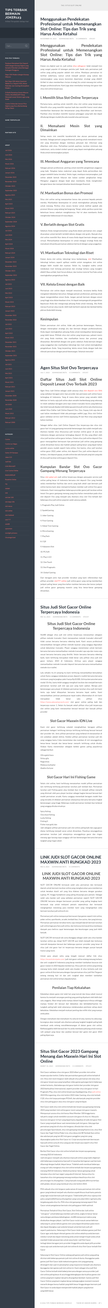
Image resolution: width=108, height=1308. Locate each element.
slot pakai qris (51, 477)
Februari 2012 (10, 418)
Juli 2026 (8, 150)
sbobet (7, 488)
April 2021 (9, 378)
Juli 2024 (8, 231)
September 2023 (11, 275)
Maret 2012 (9, 413)
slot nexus (8, 506)
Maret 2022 (9, 338)
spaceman (8, 529)
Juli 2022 (8, 324)
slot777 (8, 520)
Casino (7, 439)
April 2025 (9, 204)
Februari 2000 (10, 422)
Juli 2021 (8, 364)
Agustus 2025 (10, 195)
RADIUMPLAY (10, 475)
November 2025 (11, 181)
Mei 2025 (8, 199)
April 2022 (9, 333)
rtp (6, 484)
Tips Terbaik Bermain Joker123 (16, 13)
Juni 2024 (8, 235)
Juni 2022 (8, 329)
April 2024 (9, 244)
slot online (8, 511)
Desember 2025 (10, 177)
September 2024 (11, 222)
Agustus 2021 (10, 360)
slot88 (7, 524)
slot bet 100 (9, 497)
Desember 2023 (10, 262)
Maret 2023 (9, 302)
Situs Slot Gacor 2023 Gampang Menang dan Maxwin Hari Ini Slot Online (70, 1056)
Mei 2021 (8, 373)
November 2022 (11, 320)
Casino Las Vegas (11, 444)
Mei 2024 (8, 239)
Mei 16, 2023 (45, 617)
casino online (9, 448)
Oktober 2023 (10, 271)
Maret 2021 (9, 382)
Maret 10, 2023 (46, 1066)
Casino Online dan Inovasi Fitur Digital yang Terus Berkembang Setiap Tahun (16, 106)
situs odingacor (79, 66)
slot (6, 493)
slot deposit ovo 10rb (93, 390)
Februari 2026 (10, 168)
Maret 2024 (9, 248)
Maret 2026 (9, 164)
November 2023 (11, 266)
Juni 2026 (8, 155)
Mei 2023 (8, 293)
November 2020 (11, 400)
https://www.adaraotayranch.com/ (54, 702)
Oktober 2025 (10, 186)
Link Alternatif (10, 466)
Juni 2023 (8, 288)
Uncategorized (10, 537)
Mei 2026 (8, 159)
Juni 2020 (8, 409)
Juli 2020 (8, 404)
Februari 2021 (10, 387)
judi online (96, 1092)
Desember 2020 (10, 396)
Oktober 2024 (10, 217)
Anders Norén (90, 1303)
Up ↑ (100, 1303)
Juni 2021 (8, 369)
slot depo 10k (10, 502)
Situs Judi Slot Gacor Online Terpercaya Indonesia (65, 609)
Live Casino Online (11, 470)
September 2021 (11, 355)
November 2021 (11, 346)
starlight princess (11, 533)
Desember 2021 (10, 342)
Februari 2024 (10, 253)
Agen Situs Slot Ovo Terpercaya (69, 367)
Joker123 (8, 457)
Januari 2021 (9, 391)
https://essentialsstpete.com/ (52, 959)
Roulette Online (10, 479)
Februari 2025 (10, 213)
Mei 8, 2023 (44, 867)
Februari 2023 (10, 306)
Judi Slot (8, 462)
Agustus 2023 (10, 280)
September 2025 (11, 190)
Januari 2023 (9, 311)
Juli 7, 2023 (45, 372)
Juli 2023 (8, 284)
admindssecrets (66, 39)
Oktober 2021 (10, 351)
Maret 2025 (9, 208)
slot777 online (60, 581)
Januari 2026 (9, 173)
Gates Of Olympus (11, 453)
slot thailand (9, 515)
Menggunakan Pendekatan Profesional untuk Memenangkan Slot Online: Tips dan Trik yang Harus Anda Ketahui (70, 26)
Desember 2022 (10, 315)
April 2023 (9, 297)
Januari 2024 (9, 257)
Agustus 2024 (10, 226)
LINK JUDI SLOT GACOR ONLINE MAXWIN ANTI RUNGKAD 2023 (70, 859)
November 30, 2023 (48, 39)
